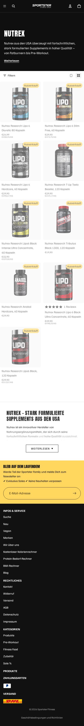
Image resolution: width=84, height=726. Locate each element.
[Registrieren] (74, 493)
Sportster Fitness (46, 709)
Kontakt (7, 586)
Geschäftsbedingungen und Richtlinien (42, 717)
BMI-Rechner (11, 565)
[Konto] (70, 6)
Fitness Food (10, 649)
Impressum (10, 621)
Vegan (7, 530)
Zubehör (8, 656)
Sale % (7, 663)
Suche (7, 516)
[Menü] (4, 6)
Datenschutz (11, 614)
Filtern (11, 75)
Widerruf (8, 593)
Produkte (8, 635)
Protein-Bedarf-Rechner (17, 558)
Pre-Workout (11, 642)
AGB (5, 607)
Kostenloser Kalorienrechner (20, 551)
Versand (8, 600)
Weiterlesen (11, 60)
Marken (8, 537)
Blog (6, 572)
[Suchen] (13, 6)
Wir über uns (11, 544)
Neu (5, 524)
